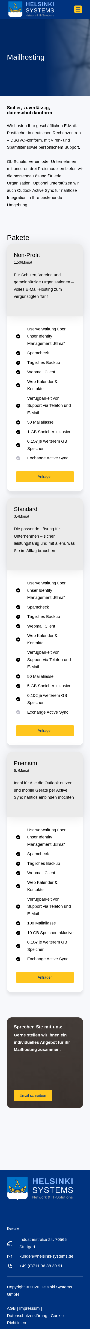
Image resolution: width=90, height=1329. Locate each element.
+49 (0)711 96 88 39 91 (41, 1266)
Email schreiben (33, 1095)
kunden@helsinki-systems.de (46, 1256)
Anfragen (45, 476)
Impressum (29, 1308)
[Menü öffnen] (78, 9)
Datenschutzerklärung (27, 1315)
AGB (11, 1308)
